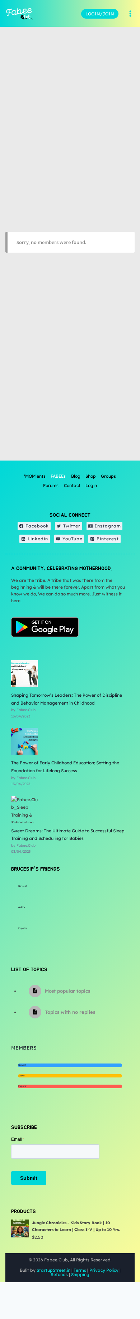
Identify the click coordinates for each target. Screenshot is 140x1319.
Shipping (80, 1274)
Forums (51, 485)
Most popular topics (67, 991)
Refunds (59, 1274)
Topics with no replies (70, 1012)
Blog (75, 476)
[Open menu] (130, 13)
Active (21, 907)
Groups (108, 476)
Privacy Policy (103, 1270)
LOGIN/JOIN (99, 13)
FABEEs (58, 476)
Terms (80, 1270)
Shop (90, 476)
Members (24, 1048)
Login (91, 485)
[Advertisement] (70, 385)
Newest (22, 886)
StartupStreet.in (53, 1270)
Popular (22, 928)
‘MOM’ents (35, 476)
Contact (72, 485)
